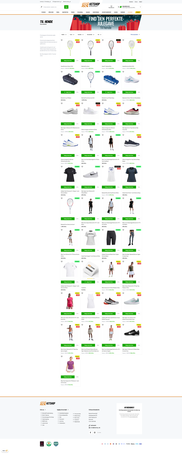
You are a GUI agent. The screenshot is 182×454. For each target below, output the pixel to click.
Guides (116, 12)
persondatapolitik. (134, 416)
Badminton (65, 12)
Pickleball (80, 12)
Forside (43, 12)
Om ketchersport (106, 12)
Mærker (123, 12)
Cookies (99, 432)
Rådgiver (51, 12)
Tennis (72, 12)
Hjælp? (140, 1)
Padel (57, 12)
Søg (66, 7)
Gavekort (131, 1)
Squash (88, 12)
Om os (136, 1)
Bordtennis (96, 12)
